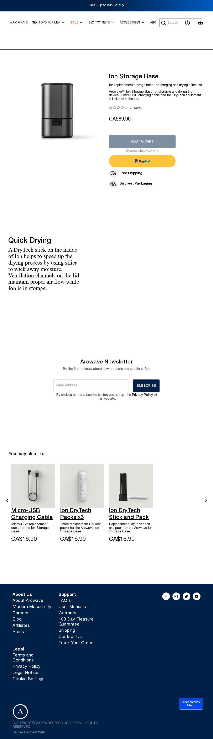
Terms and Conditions (23, 658)
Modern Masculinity (31, 607)
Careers (20, 613)
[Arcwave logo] (19, 23)
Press (18, 632)
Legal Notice (25, 673)
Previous (7, 500)
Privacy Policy (142, 395)
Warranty (67, 613)
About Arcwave (27, 601)
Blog (17, 619)
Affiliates (21, 626)
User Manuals (72, 607)
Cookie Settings (28, 679)
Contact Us (70, 637)
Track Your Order (75, 643)
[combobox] (181, 23)
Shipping (66, 631)
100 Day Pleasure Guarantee (76, 622)
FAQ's (64, 601)
